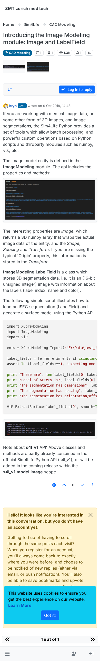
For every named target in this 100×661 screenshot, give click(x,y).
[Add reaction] (54, 485)
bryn (13, 106)
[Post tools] (92, 485)
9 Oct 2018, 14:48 (57, 106)
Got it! (50, 615)
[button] (7, 654)
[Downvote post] (82, 485)
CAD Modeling (19, 53)
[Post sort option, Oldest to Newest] (10, 90)
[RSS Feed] (89, 53)
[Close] (90, 515)
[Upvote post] (64, 485)
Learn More (20, 605)
